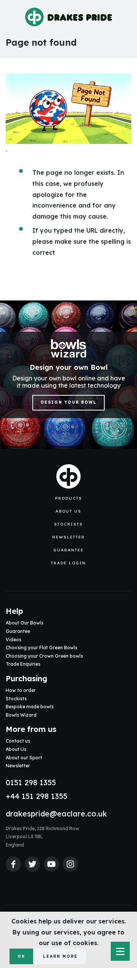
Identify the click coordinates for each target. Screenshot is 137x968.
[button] (68, 498)
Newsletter (68, 537)
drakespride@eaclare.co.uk (56, 813)
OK (21, 956)
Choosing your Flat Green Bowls (41, 647)
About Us (68, 511)
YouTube (51, 864)
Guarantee (68, 550)
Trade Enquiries (23, 664)
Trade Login (68, 563)
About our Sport (24, 757)
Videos (13, 639)
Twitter (32, 864)
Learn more (60, 956)
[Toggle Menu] (120, 951)
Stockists (68, 524)
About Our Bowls (24, 623)
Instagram (70, 864)
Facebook (13, 864)
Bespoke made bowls (30, 706)
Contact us (18, 741)
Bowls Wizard (21, 715)
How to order (21, 690)
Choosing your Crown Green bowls (44, 656)
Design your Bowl (69, 402)
